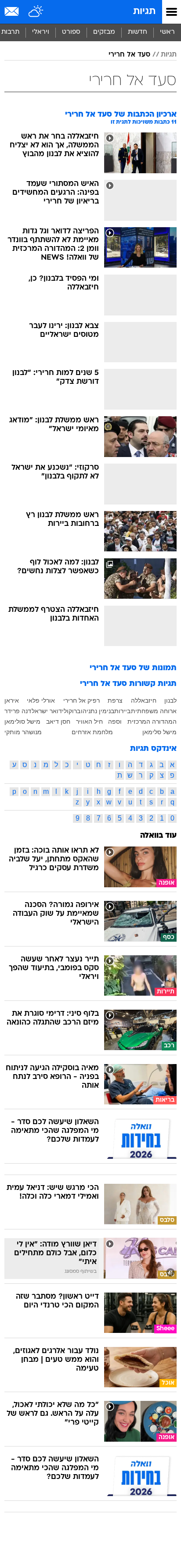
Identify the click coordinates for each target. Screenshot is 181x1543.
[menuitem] (137, 32)
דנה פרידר (17, 710)
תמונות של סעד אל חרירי (133, 668)
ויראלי (40, 32)
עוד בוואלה (158, 835)
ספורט (71, 32)
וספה (115, 721)
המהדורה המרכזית (152, 721)
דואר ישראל (47, 710)
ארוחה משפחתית (154, 710)
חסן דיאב (58, 721)
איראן (11, 700)
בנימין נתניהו (97, 710)
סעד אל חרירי (129, 54)
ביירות (122, 710)
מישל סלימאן (159, 732)
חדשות (137, 32)
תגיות (144, 11)
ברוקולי (71, 710)
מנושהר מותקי (23, 732)
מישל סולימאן (22, 721)
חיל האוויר (89, 721)
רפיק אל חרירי (81, 700)
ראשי (167, 32)
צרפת (115, 700)
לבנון (170, 700)
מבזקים (104, 32)
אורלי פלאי (41, 700)
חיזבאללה (143, 700)
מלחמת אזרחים (92, 732)
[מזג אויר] (36, 11)
